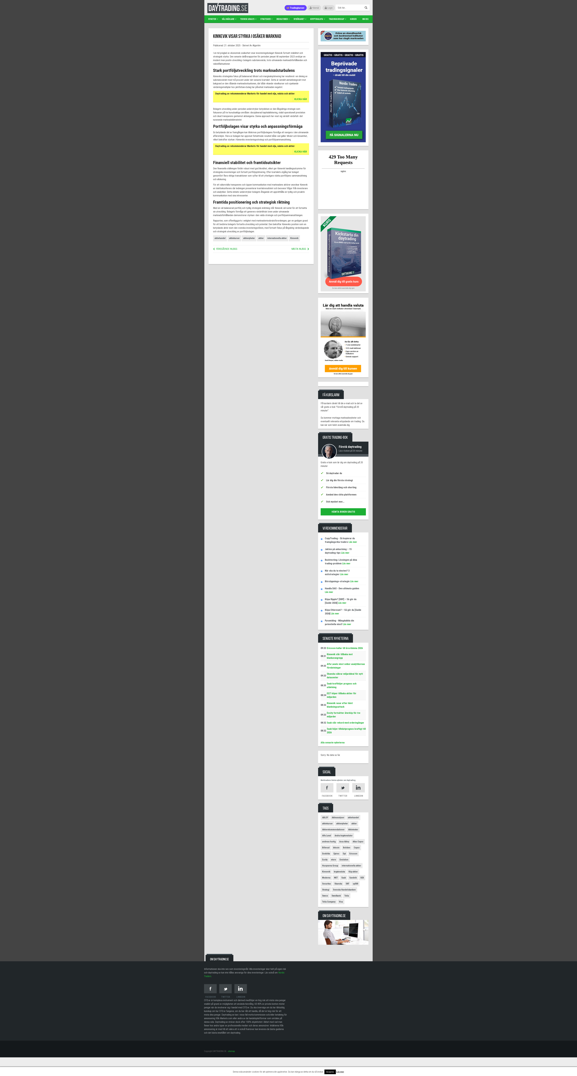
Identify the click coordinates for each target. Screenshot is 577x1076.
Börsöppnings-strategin (337, 581)
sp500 (355, 883)
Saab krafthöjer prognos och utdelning (341, 685)
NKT (336, 877)
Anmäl (316, 7)
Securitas (326, 883)
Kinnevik (294, 238)
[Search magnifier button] (366, 8)
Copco (357, 847)
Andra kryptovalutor (344, 835)
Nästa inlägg (298, 248)
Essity (324, 859)
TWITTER (342, 796)
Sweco (325, 896)
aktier (261, 238)
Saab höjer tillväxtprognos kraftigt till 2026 (346, 730)
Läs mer (352, 542)
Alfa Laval (326, 835)
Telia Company (328, 902)
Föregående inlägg (226, 248)
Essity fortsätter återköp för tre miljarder (343, 715)
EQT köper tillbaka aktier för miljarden (341, 695)
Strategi (325, 889)
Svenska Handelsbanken (344, 889)
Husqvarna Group (330, 865)
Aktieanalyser (338, 817)
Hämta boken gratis (343, 511)
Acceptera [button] (330, 1072)
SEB (362, 877)
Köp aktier (353, 871)
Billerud (326, 847)
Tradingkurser (296, 7)
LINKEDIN (358, 796)
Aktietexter (353, 829)
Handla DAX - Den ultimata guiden (342, 588)
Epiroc (336, 853)
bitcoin (336, 847)
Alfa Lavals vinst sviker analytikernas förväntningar (346, 666)
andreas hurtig (329, 841)
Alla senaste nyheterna (333, 742)
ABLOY (325, 817)
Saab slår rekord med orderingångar (345, 722)
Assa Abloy (344, 841)
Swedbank (336, 896)
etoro (333, 859)
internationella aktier (277, 238)
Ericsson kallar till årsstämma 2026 (345, 648)
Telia (346, 896)
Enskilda (326, 853)
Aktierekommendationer (333, 829)
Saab (343, 877)
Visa (341, 902)
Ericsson (353, 853)
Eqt (344, 853)
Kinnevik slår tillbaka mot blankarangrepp (340, 656)
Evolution (344, 859)
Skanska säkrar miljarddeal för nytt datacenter (345, 675)
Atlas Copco (358, 841)
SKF (347, 883)
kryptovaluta (339, 871)
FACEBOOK (327, 796)
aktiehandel (220, 238)
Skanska (338, 883)
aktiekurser (234, 238)
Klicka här (300, 99)
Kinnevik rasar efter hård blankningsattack (340, 705)
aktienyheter (249, 238)
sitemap (231, 1051)
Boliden (346, 847)
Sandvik (353, 877)
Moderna (326, 877)
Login (330, 7)
